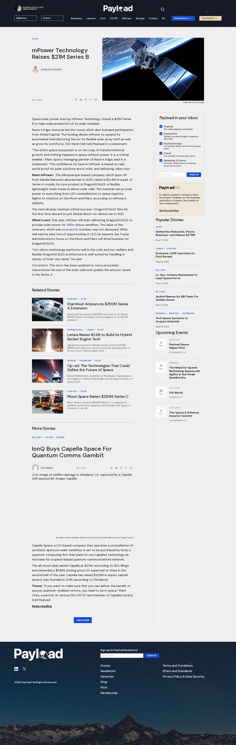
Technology (85, 360)
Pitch (103, 687)
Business (76, 18)
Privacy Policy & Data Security (184, 677)
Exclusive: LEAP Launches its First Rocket (175, 254)
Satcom (49, 437)
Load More (82, 620)
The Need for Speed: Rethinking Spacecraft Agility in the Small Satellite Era (184, 372)
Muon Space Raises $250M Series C (98, 396)
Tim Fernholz (47, 468)
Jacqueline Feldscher (51, 69)
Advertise (107, 677)
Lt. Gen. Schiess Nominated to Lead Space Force (176, 276)
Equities (174, 313)
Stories (105, 666)
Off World (176, 392)
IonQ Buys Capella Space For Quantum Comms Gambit (72, 452)
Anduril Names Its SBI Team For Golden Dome (177, 298)
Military (126, 18)
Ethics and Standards (177, 671)
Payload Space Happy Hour (179, 346)
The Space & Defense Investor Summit (184, 414)
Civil (102, 18)
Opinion (71, 360)
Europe (140, 18)
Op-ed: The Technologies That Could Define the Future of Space (98, 367)
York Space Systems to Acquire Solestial (172, 319)
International (75, 329)
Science (60, 437)
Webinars (21, 18)
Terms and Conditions (178, 666)
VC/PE (114, 18)
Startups (72, 299)
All (163, 18)
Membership (109, 693)
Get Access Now (169, 210)
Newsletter (108, 671)
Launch (91, 18)
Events (47, 18)
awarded (68, 229)
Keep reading (42, 606)
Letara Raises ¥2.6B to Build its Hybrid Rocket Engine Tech (99, 336)
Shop (103, 682)
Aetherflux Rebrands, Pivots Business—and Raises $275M (175, 233)
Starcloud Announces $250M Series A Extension (97, 306)
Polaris (153, 18)
